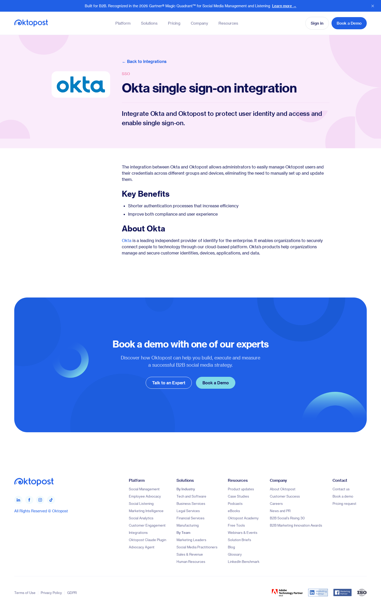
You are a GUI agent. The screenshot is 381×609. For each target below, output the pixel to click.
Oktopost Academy (243, 518)
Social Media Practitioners (197, 547)
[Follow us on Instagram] (40, 500)
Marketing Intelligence (146, 511)
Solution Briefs (239, 540)
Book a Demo (349, 23)
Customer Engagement (147, 525)
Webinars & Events (242, 532)
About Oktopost (282, 489)
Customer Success (285, 496)
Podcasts (235, 503)
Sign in (317, 23)
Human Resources (191, 561)
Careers (276, 503)
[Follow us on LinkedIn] (18, 500)
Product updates (241, 489)
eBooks (234, 511)
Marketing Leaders (191, 540)
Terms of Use (25, 592)
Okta (126, 240)
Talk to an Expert (168, 382)
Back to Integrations (147, 61)
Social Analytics (141, 518)
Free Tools (236, 525)
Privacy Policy (51, 592)
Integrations (138, 532)
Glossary (235, 554)
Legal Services (188, 511)
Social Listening (141, 503)
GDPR (72, 592)
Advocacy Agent (141, 547)
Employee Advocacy (145, 496)
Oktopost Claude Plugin (147, 540)
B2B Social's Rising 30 (287, 518)
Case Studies (238, 496)
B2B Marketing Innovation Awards (296, 525)
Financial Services (190, 518)
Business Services (191, 503)
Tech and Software (191, 496)
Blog (231, 547)
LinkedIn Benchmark (243, 561)
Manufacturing (188, 525)
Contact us (341, 489)
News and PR (280, 511)
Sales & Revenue (190, 554)
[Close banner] (373, 6)
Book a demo (343, 496)
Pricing (174, 23)
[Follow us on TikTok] (51, 500)
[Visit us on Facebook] (29, 500)
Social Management (144, 489)
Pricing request (344, 503)
